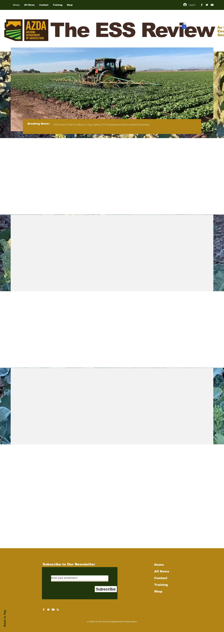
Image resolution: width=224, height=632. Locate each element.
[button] (184, 26)
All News (161, 571)
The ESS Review (132, 30)
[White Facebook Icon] (43, 609)
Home (159, 564)
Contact (160, 578)
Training (161, 584)
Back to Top (4, 618)
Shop (158, 591)
